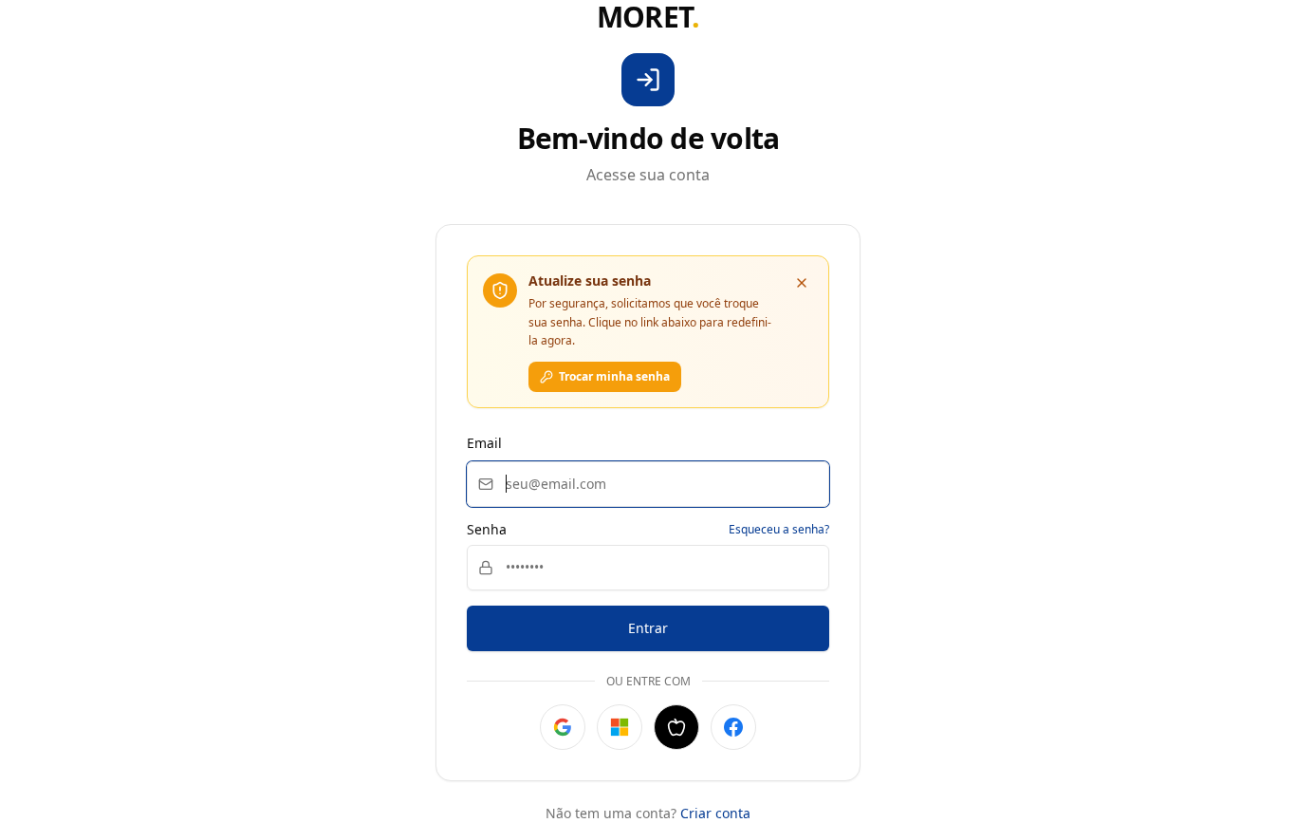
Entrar (648, 628)
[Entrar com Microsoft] (619, 727)
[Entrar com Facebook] (733, 727)
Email (484, 443)
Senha (487, 529)
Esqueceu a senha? (779, 529)
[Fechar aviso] (801, 282)
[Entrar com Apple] (676, 727)
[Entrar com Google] (562, 727)
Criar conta (715, 813)
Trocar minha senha (614, 376)
